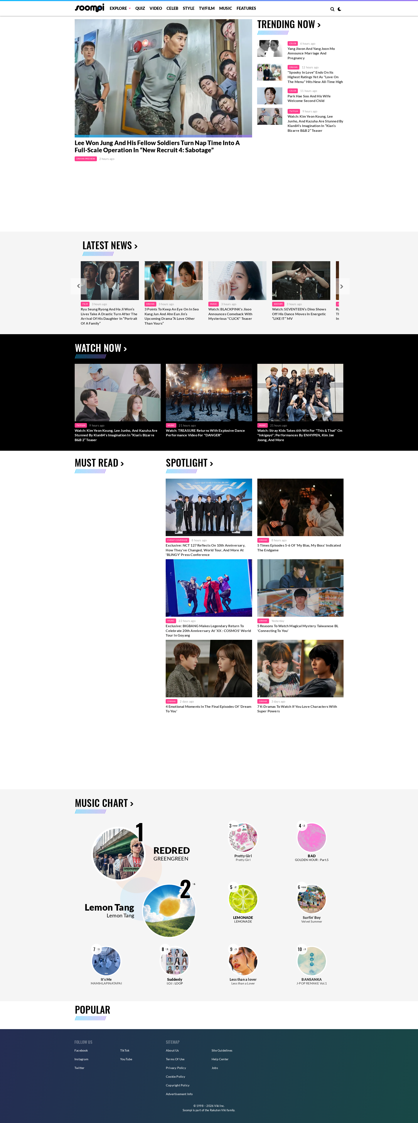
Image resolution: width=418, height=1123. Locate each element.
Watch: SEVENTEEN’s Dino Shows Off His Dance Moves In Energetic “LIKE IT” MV (299, 313)
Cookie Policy (175, 1076)
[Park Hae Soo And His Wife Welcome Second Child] (269, 95)
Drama (293, 67)
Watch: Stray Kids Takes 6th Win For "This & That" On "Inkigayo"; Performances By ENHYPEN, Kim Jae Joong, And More (299, 435)
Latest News (107, 245)
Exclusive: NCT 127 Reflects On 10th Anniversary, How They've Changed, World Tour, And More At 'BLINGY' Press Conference (205, 550)
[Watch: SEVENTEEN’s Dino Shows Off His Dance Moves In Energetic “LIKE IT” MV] (301, 280)
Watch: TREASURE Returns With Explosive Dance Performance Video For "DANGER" (205, 432)
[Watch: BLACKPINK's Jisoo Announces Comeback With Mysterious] (237, 280)
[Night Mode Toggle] (339, 9)
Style (188, 8)
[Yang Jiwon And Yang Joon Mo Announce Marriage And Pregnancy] (269, 48)
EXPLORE (118, 8)
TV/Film (293, 111)
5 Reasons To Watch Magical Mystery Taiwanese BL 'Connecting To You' (297, 628)
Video (156, 8)
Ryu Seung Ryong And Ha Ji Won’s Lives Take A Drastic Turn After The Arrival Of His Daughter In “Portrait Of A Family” (109, 316)
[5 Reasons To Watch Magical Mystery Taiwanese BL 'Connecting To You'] (300, 588)
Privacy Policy (176, 1068)
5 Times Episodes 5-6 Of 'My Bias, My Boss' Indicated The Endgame (299, 547)
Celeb (172, 8)
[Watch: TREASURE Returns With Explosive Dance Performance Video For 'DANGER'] (209, 392)
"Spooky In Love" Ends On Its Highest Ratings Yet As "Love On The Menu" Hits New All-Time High (315, 77)
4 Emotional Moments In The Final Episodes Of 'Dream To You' (208, 708)
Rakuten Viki (218, 1110)
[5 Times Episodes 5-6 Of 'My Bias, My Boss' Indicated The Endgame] (300, 507)
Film (85, 304)
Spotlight (186, 462)
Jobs (215, 1068)
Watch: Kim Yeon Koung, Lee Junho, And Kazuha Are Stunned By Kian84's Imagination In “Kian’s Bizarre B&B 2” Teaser (315, 123)
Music (225, 8)
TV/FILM (207, 8)
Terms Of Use (175, 1059)
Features (246, 8)
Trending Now (286, 24)
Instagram (81, 1059)
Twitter (79, 1068)
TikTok (124, 1050)
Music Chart (101, 803)
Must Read (96, 462)
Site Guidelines (222, 1050)
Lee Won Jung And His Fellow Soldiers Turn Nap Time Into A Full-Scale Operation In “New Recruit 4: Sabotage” (157, 146)
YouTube (126, 1059)
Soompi (278, 304)
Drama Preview (85, 158)
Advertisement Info (179, 1094)
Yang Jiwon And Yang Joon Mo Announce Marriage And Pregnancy (311, 53)
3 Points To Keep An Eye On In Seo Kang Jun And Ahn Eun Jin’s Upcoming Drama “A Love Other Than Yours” (172, 316)
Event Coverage (177, 540)
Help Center (220, 1059)
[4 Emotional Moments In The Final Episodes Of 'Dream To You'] (209, 668)
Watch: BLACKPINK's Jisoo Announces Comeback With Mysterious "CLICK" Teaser (230, 313)
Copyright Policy (177, 1085)
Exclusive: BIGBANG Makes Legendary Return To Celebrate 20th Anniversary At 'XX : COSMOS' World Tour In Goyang (208, 630)
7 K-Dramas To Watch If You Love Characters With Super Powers (297, 708)
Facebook (81, 1050)
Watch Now (98, 347)
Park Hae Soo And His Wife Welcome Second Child (309, 98)
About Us (172, 1050)
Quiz (140, 8)
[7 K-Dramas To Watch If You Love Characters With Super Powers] (300, 668)
